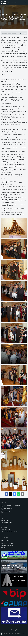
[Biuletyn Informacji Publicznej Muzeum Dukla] (14, 594)
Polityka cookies (5, 520)
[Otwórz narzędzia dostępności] (1, 633)
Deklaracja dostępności (6, 522)
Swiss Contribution (5, 525)
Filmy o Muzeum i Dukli (6, 542)
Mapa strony (4, 527)
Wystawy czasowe (12, 33)
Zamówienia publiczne (6, 529)
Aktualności (4, 33)
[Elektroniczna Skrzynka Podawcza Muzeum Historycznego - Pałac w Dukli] (14, 603)
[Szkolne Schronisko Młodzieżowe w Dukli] (14, 555)
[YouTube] (16, 630)
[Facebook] (12, 630)
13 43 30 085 (7, 511)
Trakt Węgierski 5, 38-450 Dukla (12, 505)
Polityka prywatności (6, 518)
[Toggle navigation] (25, 2)
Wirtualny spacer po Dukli (7, 543)
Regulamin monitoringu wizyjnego (9, 531)
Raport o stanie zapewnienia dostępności (11, 532)
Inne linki (3, 547)
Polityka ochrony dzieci (6, 524)
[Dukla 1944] (14, 580)
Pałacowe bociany (5, 540)
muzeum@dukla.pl (8, 508)
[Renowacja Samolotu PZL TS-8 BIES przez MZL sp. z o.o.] (14, 566)
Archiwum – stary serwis (7, 545)
